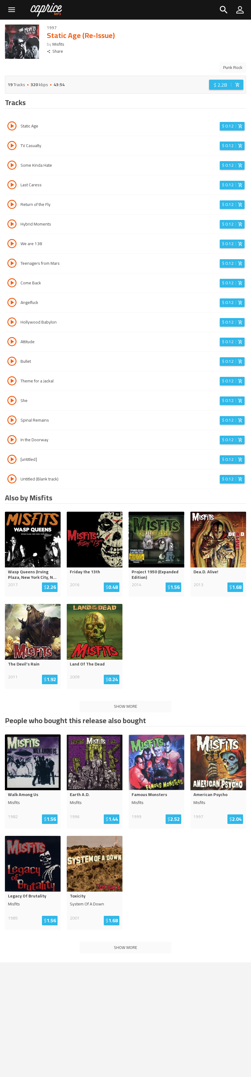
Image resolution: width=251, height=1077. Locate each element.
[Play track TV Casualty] (11, 146)
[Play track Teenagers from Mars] (11, 264)
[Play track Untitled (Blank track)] (11, 479)
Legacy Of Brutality (27, 896)
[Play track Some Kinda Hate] (11, 166)
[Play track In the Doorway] (11, 440)
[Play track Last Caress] (11, 185)
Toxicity (77, 896)
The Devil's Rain (23, 664)
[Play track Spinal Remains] (11, 421)
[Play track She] (11, 401)
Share (57, 51)
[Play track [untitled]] (11, 460)
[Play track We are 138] (11, 244)
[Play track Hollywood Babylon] (11, 322)
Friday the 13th (85, 572)
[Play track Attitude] (11, 342)
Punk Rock (232, 67)
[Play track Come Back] (11, 283)
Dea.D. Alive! (205, 572)
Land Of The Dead (87, 664)
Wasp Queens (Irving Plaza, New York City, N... (32, 574)
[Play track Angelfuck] (11, 303)
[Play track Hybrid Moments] (11, 224)
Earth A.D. (80, 794)
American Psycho (210, 794)
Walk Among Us (23, 794)
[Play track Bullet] (11, 362)
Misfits (58, 44)
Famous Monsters (149, 794)
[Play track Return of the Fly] (11, 205)
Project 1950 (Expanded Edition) (155, 574)
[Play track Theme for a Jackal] (11, 381)
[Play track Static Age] (11, 126)
